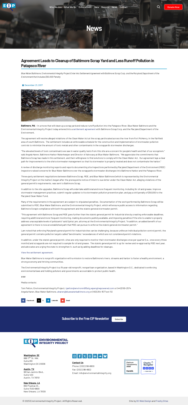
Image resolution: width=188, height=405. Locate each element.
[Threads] (90, 356)
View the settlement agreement (37, 252)
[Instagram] (74, 356)
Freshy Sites (162, 400)
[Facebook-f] (79, 356)
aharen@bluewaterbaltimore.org (73, 291)
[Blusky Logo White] (105, 356)
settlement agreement (84, 129)
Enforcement (85, 7)
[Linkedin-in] (95, 356)
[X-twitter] (84, 356)
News (114, 7)
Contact (124, 7)
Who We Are (55, 7)
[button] (28, 300)
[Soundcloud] (100, 356)
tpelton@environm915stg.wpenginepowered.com (90, 288)
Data (96, 7)
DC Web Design (143, 400)
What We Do (70, 7)
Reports (105, 7)
